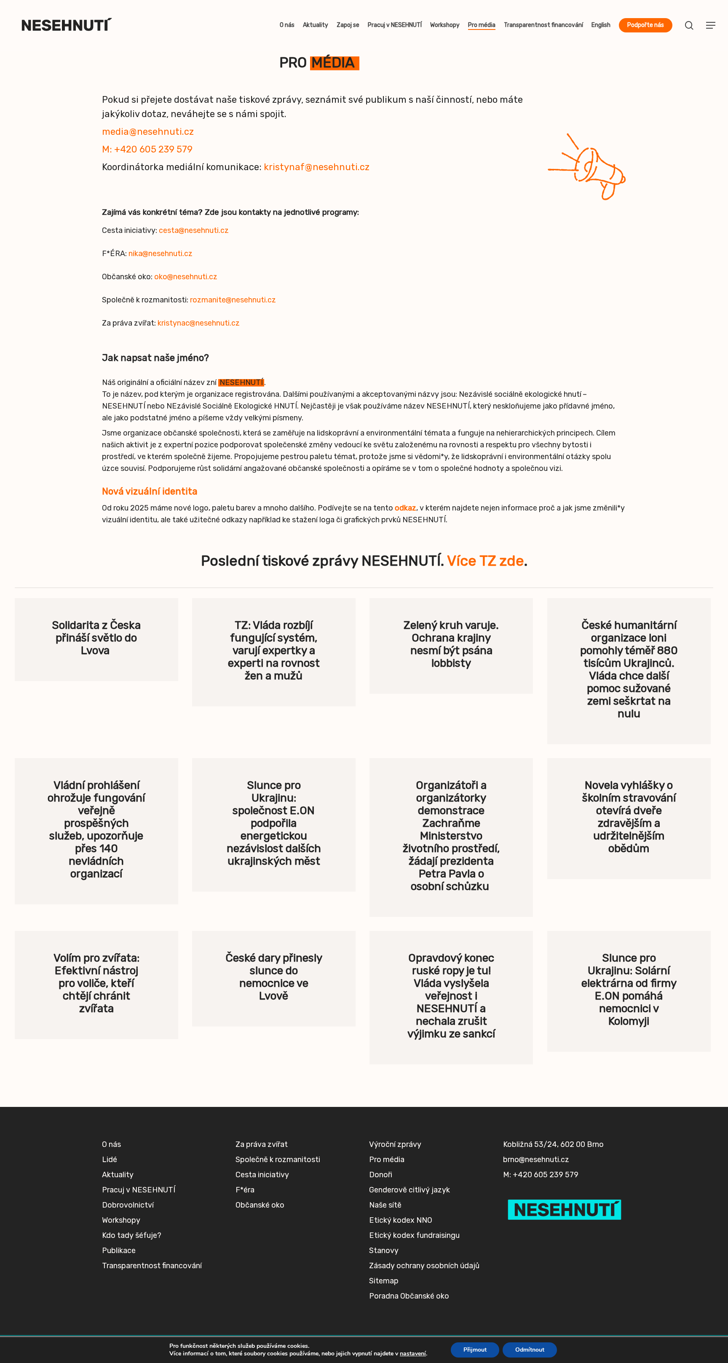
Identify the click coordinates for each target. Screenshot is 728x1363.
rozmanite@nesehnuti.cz (233, 300)
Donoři (380, 1174)
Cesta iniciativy (262, 1174)
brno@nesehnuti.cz (536, 1159)
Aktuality (118, 1174)
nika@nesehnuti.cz (160, 253)
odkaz (405, 508)
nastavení (413, 1354)
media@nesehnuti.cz (148, 131)
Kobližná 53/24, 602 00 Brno (553, 1144)
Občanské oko (260, 1205)
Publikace (119, 1250)
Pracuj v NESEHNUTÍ (138, 1190)
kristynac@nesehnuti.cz (199, 323)
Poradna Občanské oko (409, 1296)
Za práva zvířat (262, 1144)
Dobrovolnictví (128, 1205)
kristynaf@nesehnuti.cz (318, 167)
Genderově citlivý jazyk (409, 1190)
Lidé (109, 1159)
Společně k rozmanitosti (278, 1159)
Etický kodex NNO (400, 1220)
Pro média (386, 1159)
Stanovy (384, 1250)
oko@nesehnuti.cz (186, 276)
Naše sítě (385, 1205)
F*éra (245, 1190)
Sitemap (384, 1280)
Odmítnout (529, 1350)
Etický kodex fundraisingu (414, 1235)
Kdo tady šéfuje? (131, 1235)
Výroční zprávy (395, 1144)
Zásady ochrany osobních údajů (424, 1265)
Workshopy (121, 1220)
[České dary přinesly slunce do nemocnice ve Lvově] (274, 978)
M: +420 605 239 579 (147, 149)
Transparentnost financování (152, 1265)
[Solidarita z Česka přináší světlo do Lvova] (96, 639)
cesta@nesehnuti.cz (194, 230)
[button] (711, 25)
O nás (111, 1144)
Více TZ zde (485, 560)
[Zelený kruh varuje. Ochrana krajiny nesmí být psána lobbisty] (451, 646)
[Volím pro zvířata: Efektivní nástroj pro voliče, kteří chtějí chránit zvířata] (96, 985)
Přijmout (475, 1350)
